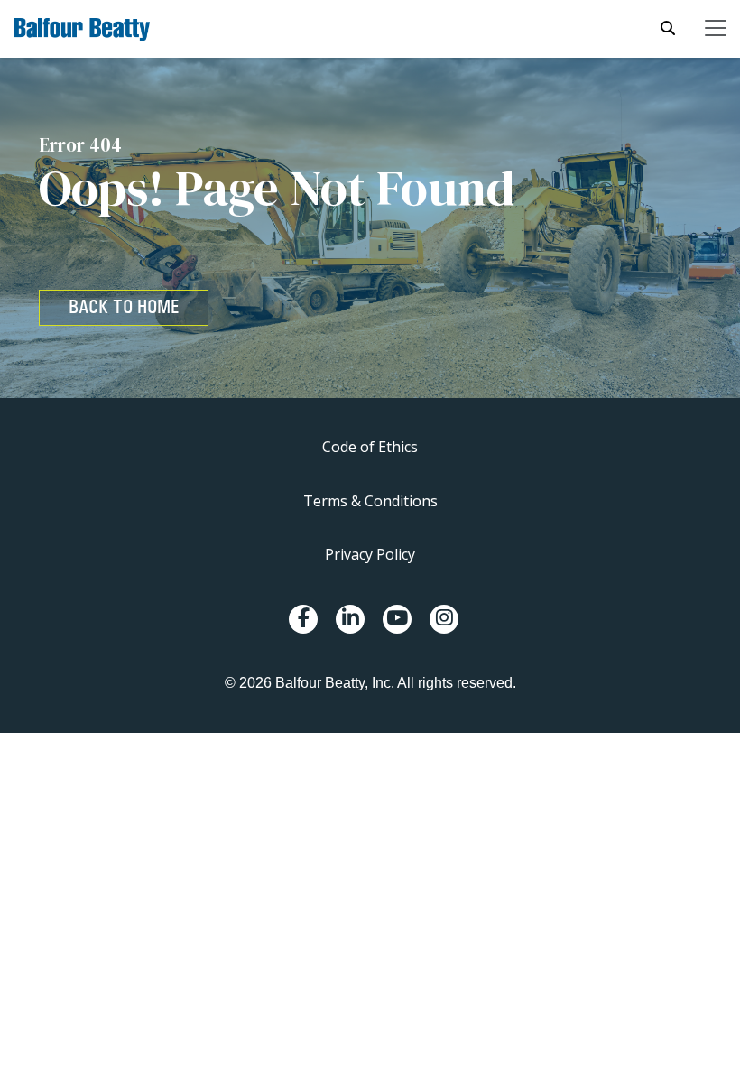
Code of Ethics (370, 447)
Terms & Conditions (370, 501)
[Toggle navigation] (715, 28)
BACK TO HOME (124, 307)
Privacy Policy (370, 554)
